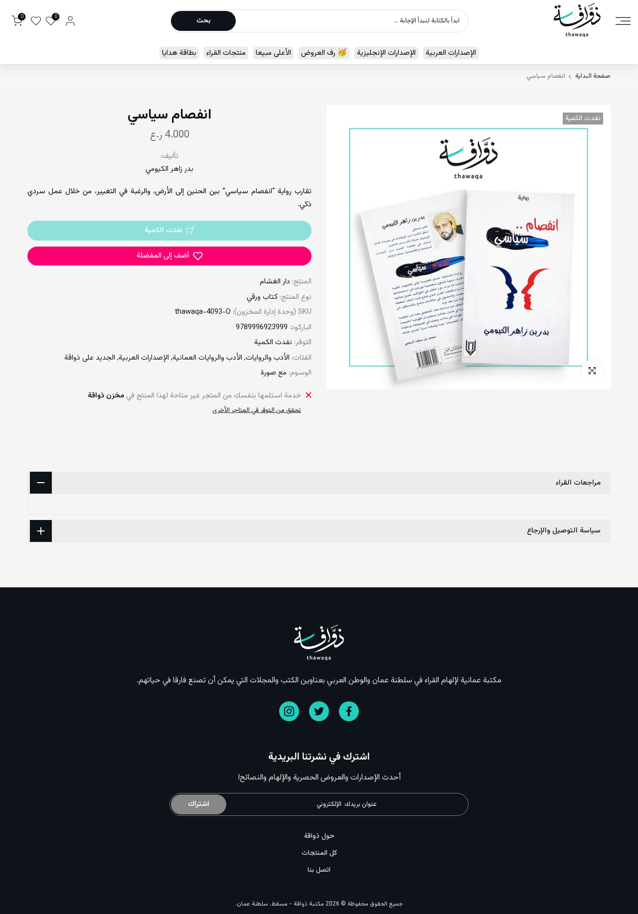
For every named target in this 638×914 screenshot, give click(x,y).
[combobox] (351, 21)
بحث (203, 20)
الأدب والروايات (268, 358)
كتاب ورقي (262, 297)
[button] (169, 256)
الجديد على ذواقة (89, 358)
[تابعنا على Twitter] (319, 711)
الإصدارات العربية (451, 53)
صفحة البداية (593, 76)
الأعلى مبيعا (273, 53)
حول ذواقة (319, 836)
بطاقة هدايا (179, 53)
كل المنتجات (319, 853)
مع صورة (274, 373)
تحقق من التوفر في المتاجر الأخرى (256, 410)
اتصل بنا (319, 870)
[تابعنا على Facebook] (349, 711)
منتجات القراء (226, 53)
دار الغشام (275, 281)
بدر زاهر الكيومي (169, 169)
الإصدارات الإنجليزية (386, 53)
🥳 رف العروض (324, 53)
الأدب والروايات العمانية (207, 358)
